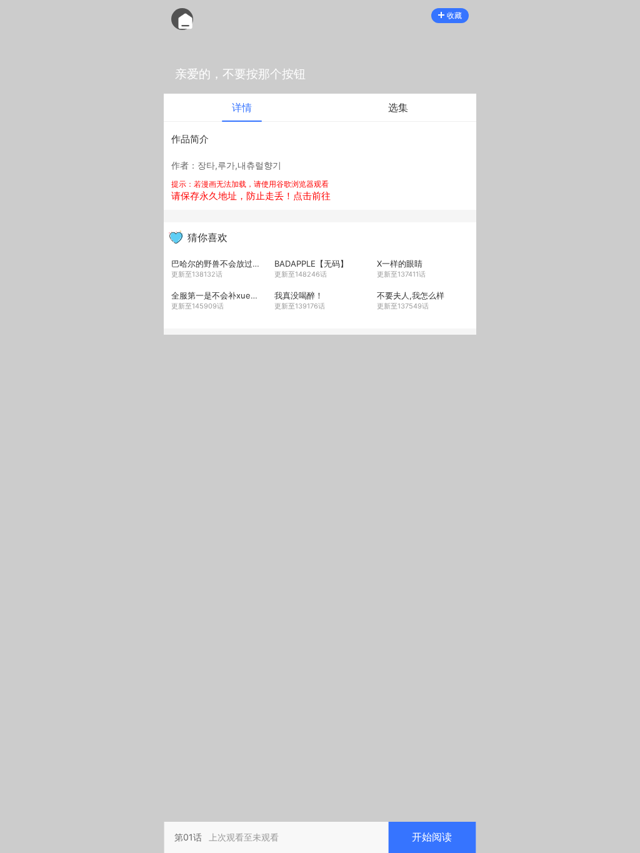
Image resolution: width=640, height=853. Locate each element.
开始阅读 (432, 837)
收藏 (454, 15)
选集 (398, 107)
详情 (242, 107)
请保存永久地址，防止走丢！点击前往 (251, 196)
